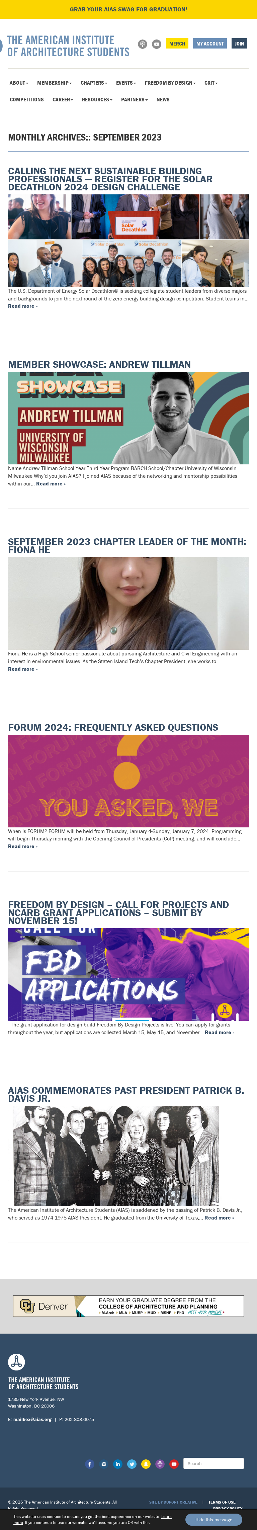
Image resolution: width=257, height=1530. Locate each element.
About (17, 82)
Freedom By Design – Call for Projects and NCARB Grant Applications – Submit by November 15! (118, 912)
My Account (210, 43)
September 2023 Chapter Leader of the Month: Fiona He (127, 545)
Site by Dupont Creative (173, 1502)
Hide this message (213, 1520)
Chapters (92, 82)
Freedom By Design (168, 82)
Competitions (27, 99)
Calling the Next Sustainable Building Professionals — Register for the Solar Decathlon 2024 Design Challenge (110, 179)
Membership (53, 82)
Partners (133, 99)
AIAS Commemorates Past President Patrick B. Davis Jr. (126, 1094)
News (163, 99)
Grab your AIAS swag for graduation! (128, 9)
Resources (95, 99)
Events (124, 82)
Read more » (22, 305)
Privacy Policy (227, 1508)
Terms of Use (222, 1502)
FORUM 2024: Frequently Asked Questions (113, 727)
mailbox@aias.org (32, 1419)
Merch (177, 43)
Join (239, 43)
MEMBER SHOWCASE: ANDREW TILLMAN (99, 364)
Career (61, 99)
